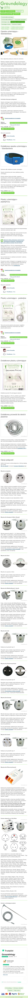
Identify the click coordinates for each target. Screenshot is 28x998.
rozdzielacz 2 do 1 (21, 448)
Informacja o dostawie (18, 988)
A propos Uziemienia (19, 466)
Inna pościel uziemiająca (20, 19)
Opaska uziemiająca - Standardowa (9, 32)
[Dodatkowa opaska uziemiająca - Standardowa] (14, 159)
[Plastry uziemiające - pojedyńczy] (14, 215)
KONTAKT (17, 13)
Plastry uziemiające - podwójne (13, 298)
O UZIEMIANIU (10, 11)
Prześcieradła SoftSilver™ (7, 19)
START (3, 11)
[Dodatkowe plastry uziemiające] (14, 376)
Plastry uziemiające (5, 28)
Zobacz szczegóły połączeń (15, 124)
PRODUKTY (19, 11)
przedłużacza (16, 265)
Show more (5, 974)
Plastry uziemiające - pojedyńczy (9, 200)
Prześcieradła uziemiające (7, 17)
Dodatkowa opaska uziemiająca (17, 27)
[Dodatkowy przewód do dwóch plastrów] (14, 428)
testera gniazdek (9, 512)
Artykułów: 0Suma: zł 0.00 (7, 7)
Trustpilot (19, 982)
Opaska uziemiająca (5, 27)
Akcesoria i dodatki (16, 24)
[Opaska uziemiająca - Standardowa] (14, 46)
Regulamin (10, 990)
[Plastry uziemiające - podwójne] (14, 311)
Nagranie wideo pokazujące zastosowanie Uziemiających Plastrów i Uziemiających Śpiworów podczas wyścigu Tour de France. (12, 241)
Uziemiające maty (5, 21)
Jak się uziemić (4, 466)
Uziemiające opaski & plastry (17, 21)
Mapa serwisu (17, 990)
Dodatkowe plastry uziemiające (17, 28)
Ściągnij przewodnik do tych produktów (12, 118)
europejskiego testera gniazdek (12, 549)
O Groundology (8, 988)
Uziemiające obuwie (5, 24)
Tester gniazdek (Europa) (11, 896)
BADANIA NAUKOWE (6, 13)
